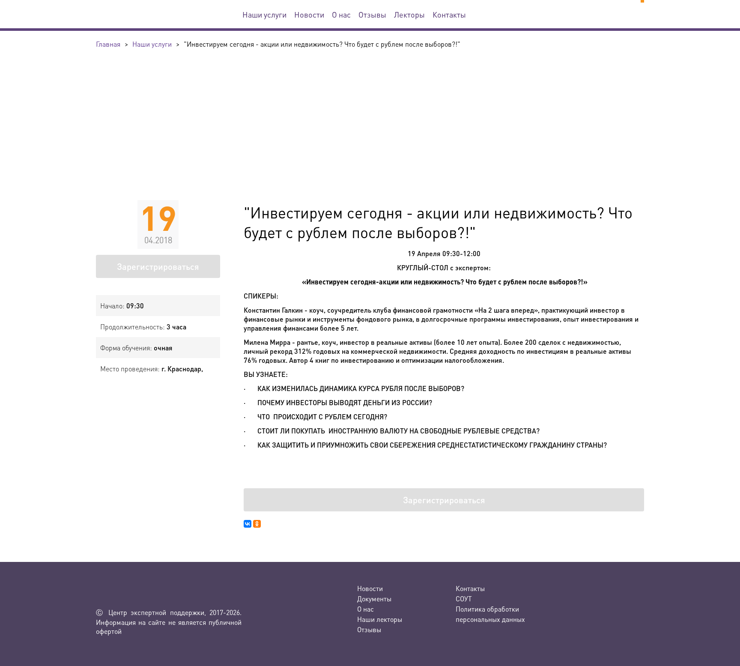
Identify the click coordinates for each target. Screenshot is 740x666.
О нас (341, 14)
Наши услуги (264, 14)
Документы (374, 598)
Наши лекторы (379, 619)
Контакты (449, 14)
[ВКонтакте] (247, 524)
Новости (309, 14)
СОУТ (464, 598)
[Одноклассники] (257, 524)
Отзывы (372, 14)
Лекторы (409, 14)
